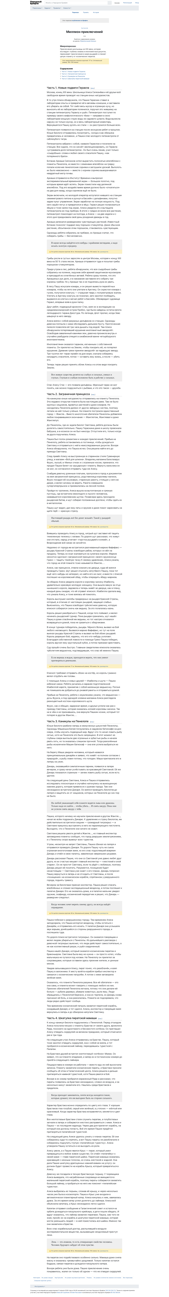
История (96, 12)
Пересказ (75, 12)
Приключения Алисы (87, 41)
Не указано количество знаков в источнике (107, 1277)
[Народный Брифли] (35, 3)
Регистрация (127, 3)
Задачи (47, 8)
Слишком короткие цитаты (42, 1280)
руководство (104, 251)
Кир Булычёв (84, 28)
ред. (92, 88)
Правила (56, 8)
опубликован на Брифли (80, 20)
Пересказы (37, 8)
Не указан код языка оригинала (75, 1277)
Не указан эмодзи (47, 1277)
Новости (66, 8)
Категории (36, 1277)
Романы (89, 1277)
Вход (137, 3)
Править (86, 12)
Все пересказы (128, 1277)
